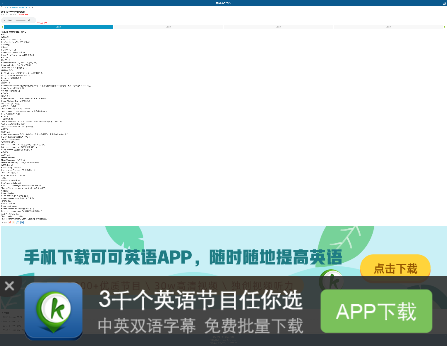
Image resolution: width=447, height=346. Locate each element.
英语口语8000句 (24, 7)
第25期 (388, 27)
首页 (8, 7)
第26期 (278, 27)
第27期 (168, 27)
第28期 (58, 27)
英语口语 (14, 7)
